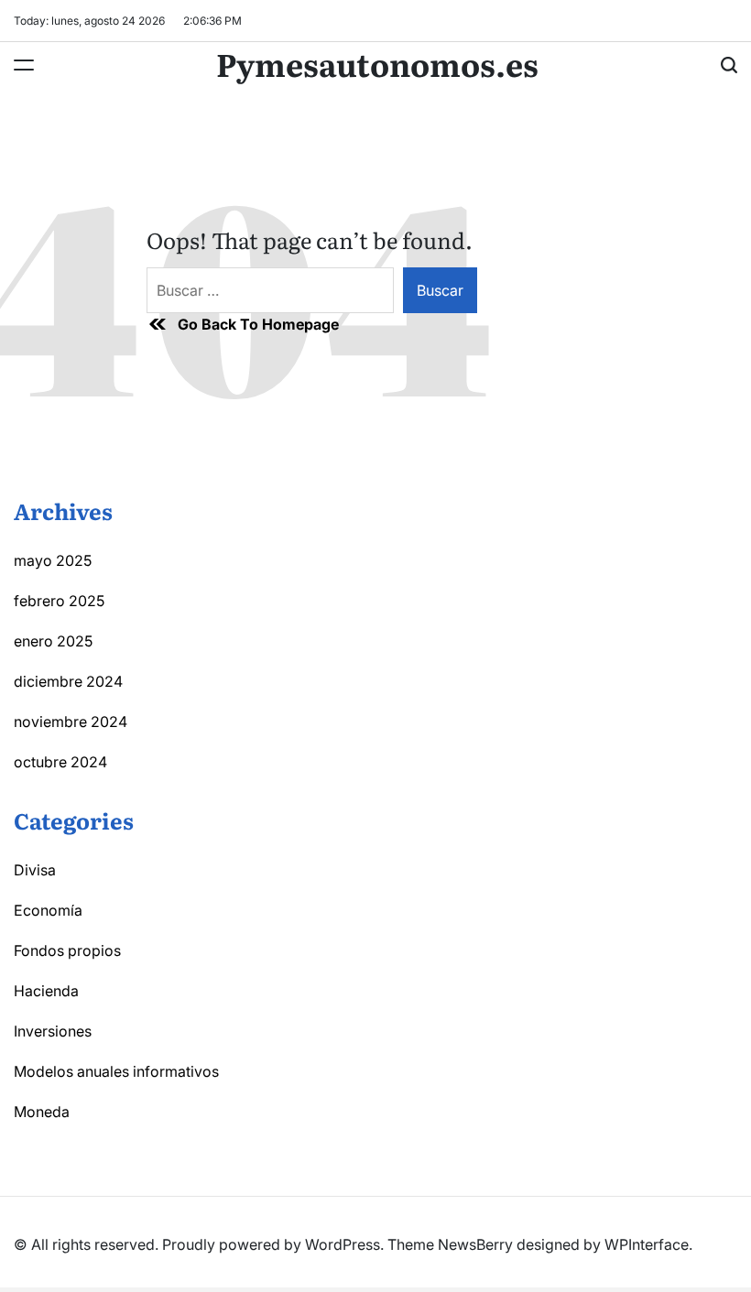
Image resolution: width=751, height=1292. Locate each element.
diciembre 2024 (68, 681)
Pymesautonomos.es (377, 63)
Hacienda (46, 991)
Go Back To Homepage (258, 324)
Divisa (35, 870)
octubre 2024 (60, 762)
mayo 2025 (53, 560)
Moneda (42, 1111)
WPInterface (646, 1244)
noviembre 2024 (70, 721)
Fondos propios (67, 950)
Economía (48, 910)
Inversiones (53, 1031)
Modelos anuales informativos (116, 1071)
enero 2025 (53, 641)
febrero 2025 (59, 601)
